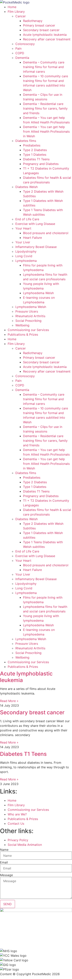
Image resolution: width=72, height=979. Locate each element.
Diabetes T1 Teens (36, 159)
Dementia (22, 58)
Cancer (20, 16)
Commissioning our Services (28, 330)
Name (4, 849)
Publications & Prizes (23, 334)
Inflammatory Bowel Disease (36, 247)
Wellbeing (22, 325)
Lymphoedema (26, 261)
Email (4, 862)
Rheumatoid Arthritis (30, 316)
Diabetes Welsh (26, 187)
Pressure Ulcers (26, 311)
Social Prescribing (28, 321)
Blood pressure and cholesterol (45, 233)
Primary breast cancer (39, 25)
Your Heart (23, 228)
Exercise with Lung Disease (35, 224)
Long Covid (23, 256)
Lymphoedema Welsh (38, 293)
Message (6, 875)
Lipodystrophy (25, 251)
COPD (19, 53)
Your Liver (22, 242)
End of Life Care (27, 219)
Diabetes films (25, 141)
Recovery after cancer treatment (46, 39)
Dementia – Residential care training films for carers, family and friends (45, 108)
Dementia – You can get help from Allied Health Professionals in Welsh (46, 131)
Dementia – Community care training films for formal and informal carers (43, 66)
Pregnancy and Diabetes (41, 164)
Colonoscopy (25, 44)
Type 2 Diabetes (35, 150)
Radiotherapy (32, 21)
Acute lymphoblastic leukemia (45, 35)
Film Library (16, 11)
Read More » (9, 701)
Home (12, 7)
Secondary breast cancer (41, 30)
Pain (18, 48)
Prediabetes (31, 145)
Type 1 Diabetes (34, 154)
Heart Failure (32, 238)
